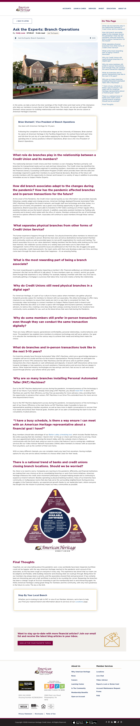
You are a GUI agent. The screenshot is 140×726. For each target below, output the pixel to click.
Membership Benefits (79, 692)
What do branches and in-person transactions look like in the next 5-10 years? (113, 74)
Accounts (67, 8)
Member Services (104, 666)
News (73, 676)
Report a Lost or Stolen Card (107, 684)
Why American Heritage (80, 672)
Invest (101, 8)
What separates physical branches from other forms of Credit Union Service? (113, 45)
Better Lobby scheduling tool (60, 435)
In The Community (78, 688)
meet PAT (79, 391)
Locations (79, 602)
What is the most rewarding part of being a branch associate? (112, 52)
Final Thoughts (107, 104)
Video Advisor (102, 680)
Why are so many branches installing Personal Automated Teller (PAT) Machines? (113, 81)
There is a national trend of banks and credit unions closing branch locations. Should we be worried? (112, 98)
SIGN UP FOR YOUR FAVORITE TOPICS (35, 643)
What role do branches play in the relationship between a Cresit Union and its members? (113, 27)
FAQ (98, 696)
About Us (122, 8)
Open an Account (78, 696)
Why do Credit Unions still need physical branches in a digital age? (112, 59)
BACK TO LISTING (23, 21)
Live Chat (100, 676)
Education (111, 8)
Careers (74, 680)
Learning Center (77, 684)
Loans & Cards (80, 8)
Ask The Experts (53, 33)
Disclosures (39, 714)
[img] (90, 38)
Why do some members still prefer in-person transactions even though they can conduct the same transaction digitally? (113, 66)
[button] (16, 38)
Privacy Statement (25, 714)
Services (92, 8)
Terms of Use (51, 714)
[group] (55, 38)
